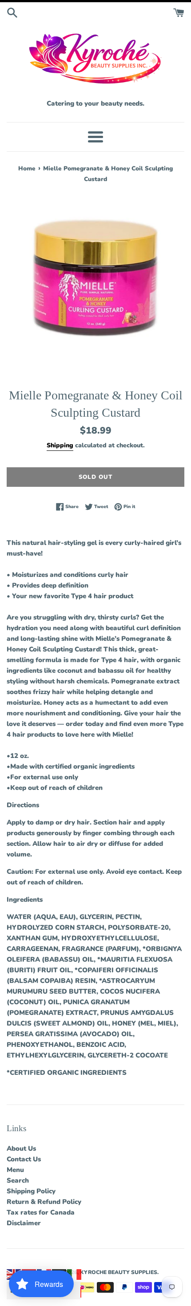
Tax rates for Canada (41, 1212)
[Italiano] (74, 1274)
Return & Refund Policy (44, 1201)
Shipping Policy (31, 1191)
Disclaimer (24, 1223)
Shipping (60, 445)
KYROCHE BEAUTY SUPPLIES (118, 1272)
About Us (21, 1148)
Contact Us (24, 1159)
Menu (15, 1169)
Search (18, 1180)
